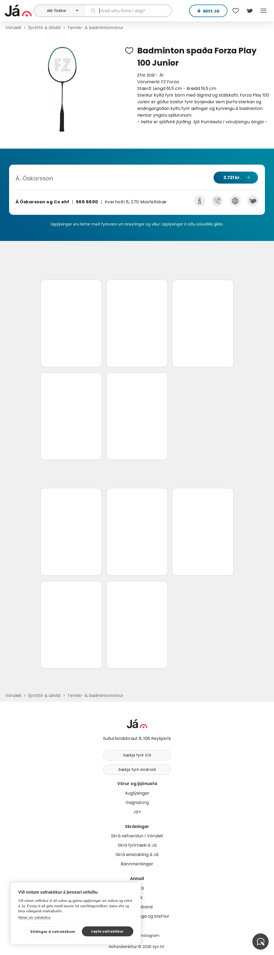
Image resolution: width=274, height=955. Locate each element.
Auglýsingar (137, 793)
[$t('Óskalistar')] (235, 11)
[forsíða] (18, 11)
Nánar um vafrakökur (34, 918)
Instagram (149, 935)
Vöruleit (13, 28)
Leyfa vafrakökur (107, 931)
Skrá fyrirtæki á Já (137, 845)
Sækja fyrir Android (137, 769)
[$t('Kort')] (249, 11)
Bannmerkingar (137, 864)
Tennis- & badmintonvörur (95, 28)
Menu (263, 11)
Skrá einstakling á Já (137, 854)
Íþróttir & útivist (44, 28)
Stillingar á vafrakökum (52, 931)
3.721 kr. (232, 178)
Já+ (137, 812)
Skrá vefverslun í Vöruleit (137, 836)
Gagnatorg (137, 802)
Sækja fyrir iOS (137, 755)
